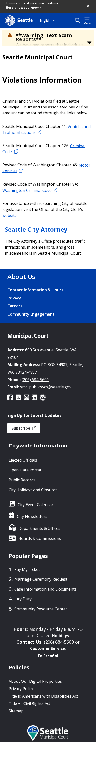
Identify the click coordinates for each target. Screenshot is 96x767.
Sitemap (16, 711)
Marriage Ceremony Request (40, 579)
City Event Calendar (35, 504)
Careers (14, 306)
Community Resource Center (40, 609)
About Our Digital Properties (35, 681)
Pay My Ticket (27, 569)
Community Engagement (31, 314)
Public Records (22, 480)
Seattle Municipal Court (37, 57)
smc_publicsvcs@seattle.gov (45, 387)
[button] (88, 6)
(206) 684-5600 (35, 379)
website (9, 215)
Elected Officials (23, 460)
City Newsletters (32, 516)
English (44, 20)
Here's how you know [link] (22, 7)
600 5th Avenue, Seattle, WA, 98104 (42, 353)
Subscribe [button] (21, 428)
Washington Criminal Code (27, 190)
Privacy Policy (21, 688)
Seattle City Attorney (36, 229)
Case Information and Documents (45, 589)
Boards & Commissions (39, 538)
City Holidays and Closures (33, 489)
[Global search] (78, 20)
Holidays (60, 635)
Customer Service (47, 648)
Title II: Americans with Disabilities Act (43, 696)
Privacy (14, 298)
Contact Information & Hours (35, 290)
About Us (21, 276)
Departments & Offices (39, 528)
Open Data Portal (25, 470)
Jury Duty (23, 599)
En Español (48, 656)
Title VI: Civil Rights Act (29, 703)
